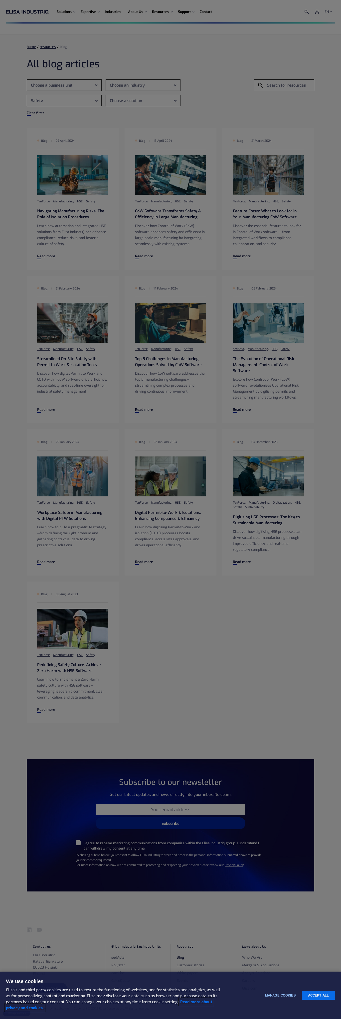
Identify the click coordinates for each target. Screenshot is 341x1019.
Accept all (318, 995)
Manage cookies (280, 995)
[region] (170, 995)
